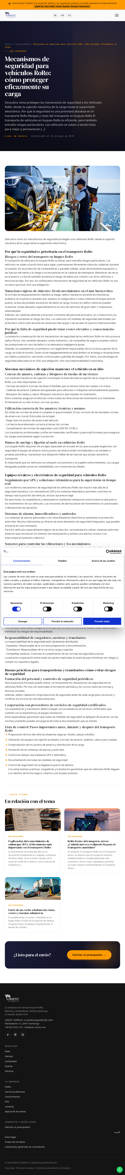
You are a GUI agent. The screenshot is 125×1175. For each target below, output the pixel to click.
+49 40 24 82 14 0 (14, 1027)
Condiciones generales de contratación (25, 1146)
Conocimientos (22, 44)
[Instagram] (15, 1035)
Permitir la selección (62, 621)
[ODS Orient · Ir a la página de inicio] (11, 15)
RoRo (7, 1051)
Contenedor (11, 1061)
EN (62, 15)
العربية (117, 1132)
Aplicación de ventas (15, 1111)
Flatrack (9, 1056)
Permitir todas (102, 621)
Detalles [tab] (62, 561)
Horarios (9, 1071)
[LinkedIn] (23, 1035)
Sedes (8, 1086)
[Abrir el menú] (116, 15)
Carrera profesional (15, 1091)
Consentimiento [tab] (21, 561)
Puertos (9, 1066)
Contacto (9, 1106)
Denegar (22, 621)
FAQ (7, 1101)
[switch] (47, 609)
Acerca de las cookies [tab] (103, 561)
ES (69, 15)
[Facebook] (8, 1035)
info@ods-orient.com (35, 1027)
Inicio (8, 44)
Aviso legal (10, 1137)
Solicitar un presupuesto (89, 954)
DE (55, 15)
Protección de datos (15, 1141)
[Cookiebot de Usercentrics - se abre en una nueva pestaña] (108, 552)
